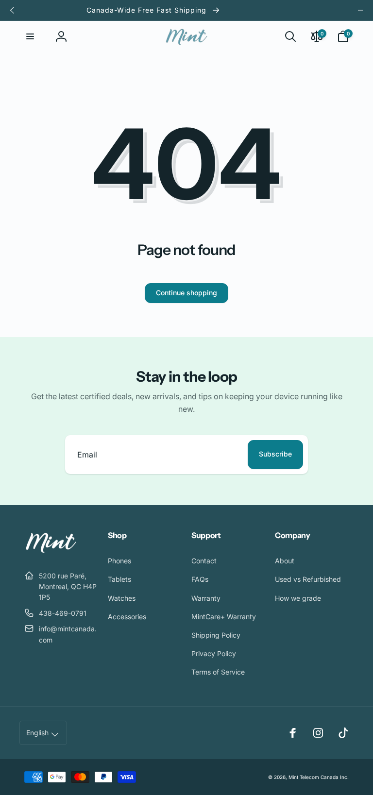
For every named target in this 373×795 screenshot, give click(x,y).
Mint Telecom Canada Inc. (318, 777)
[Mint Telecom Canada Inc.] (51, 552)
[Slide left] (12, 10)
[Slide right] (360, 10)
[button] (30, 36)
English (37, 732)
